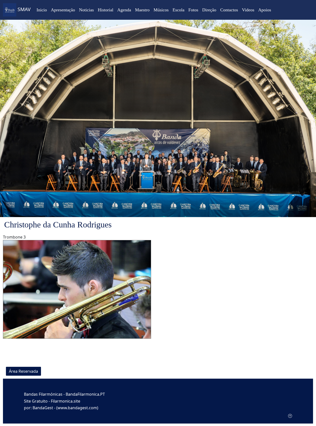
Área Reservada (23, 371)
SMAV (23, 9)
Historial (105, 9)
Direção (209, 9)
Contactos (229, 9)
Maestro (142, 9)
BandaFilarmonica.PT (85, 394)
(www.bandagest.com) (77, 407)
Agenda (124, 9)
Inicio (42, 9)
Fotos (193, 9)
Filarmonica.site (65, 401)
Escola (178, 9)
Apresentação (63, 9)
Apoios (264, 9)
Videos (248, 9)
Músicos (161, 9)
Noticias (86, 9)
